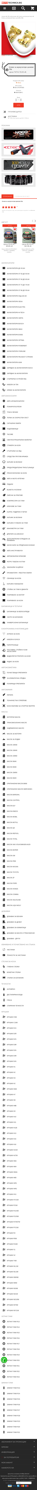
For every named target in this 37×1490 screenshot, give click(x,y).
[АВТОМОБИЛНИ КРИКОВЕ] (13, 558)
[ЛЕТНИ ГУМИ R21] (10, 1367)
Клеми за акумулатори (26, 16)
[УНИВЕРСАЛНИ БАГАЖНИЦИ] (14, 624)
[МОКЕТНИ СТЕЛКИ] (11, 974)
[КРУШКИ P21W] (9, 1207)
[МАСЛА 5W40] (8, 763)
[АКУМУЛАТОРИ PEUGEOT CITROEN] (17, 358)
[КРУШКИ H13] (8, 1135)
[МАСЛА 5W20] (8, 780)
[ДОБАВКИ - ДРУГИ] (10, 940)
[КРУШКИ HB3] (8, 1163)
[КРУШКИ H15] (8, 1140)
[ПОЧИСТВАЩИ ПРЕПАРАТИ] (14, 674)
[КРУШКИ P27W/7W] (10, 1223)
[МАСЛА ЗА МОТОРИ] (11, 735)
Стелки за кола (8, 961)
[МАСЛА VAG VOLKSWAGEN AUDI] (15, 846)
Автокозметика (8, 667)
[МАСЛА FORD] (9, 885)
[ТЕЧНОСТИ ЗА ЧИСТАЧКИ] (13, 957)
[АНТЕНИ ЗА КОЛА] (10, 636)
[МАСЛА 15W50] (9, 774)
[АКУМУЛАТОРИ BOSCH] (12, 325)
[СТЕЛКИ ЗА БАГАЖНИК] (12, 979)
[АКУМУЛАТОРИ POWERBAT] (14, 347)
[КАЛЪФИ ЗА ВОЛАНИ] (11, 464)
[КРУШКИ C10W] (9, 1024)
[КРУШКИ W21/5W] (10, 1301)
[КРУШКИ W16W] (9, 1290)
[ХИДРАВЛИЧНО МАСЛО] (12, 730)
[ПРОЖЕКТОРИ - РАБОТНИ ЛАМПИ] (16, 574)
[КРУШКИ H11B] (9, 1129)
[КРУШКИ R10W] (9, 1246)
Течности (6, 984)
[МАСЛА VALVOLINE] (11, 901)
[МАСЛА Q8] (8, 829)
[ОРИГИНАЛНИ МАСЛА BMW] (14, 785)
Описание (7, 196)
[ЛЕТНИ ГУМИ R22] (10, 1373)
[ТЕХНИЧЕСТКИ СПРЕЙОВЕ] (14, 702)
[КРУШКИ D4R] (8, 1057)
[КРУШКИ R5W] (9, 1240)
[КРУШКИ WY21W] (10, 1312)
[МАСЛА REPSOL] (10, 835)
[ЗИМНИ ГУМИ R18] (10, 1417)
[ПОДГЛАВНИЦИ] (9, 430)
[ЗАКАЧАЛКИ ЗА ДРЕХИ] (12, 569)
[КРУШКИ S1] (8, 1251)
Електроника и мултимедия (14, 629)
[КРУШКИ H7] (8, 1096)
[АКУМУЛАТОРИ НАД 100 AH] (14, 297)
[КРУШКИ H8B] (8, 1107)
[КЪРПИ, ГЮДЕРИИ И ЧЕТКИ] (14, 513)
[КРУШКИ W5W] (9, 1284)
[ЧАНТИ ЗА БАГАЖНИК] (12, 619)
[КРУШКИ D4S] (8, 1063)
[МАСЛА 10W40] (9, 752)
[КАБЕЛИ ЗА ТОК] (9, 386)
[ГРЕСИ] (6, 1002)
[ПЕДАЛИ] (7, 486)
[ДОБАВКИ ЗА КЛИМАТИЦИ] (13, 929)
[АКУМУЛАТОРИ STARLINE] (13, 353)
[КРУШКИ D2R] (8, 1035)
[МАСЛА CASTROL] (10, 802)
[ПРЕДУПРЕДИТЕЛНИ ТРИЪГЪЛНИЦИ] (17, 469)
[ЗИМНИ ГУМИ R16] (10, 1406)
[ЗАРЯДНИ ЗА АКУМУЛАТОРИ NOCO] (17, 370)
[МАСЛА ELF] (8, 807)
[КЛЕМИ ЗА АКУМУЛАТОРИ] (13, 392)
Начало (3, 16)
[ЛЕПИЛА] (7, 696)
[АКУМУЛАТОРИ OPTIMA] (12, 342)
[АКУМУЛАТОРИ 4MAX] (11, 331)
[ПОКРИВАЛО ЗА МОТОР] (12, 596)
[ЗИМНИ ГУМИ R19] (10, 1423)
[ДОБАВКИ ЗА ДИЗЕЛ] (11, 924)
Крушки (5, 1012)
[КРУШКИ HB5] (8, 1179)
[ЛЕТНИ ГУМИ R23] (10, 1379)
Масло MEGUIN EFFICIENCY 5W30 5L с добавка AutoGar (9, 250)
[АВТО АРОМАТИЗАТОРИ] (12, 403)
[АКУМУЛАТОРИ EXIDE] (12, 336)
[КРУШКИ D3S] (8, 1052)
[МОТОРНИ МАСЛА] (10, 719)
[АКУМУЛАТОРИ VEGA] (11, 303)
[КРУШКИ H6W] (9, 1091)
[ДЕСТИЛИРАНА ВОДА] (11, 996)
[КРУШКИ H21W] (9, 1152)
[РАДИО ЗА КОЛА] (10, 663)
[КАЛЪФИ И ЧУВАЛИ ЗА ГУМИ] (14, 524)
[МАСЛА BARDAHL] (10, 796)
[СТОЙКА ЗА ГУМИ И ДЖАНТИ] (14, 591)
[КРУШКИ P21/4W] (10, 1212)
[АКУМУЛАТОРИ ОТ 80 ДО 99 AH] (15, 292)
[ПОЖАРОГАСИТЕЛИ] (11, 408)
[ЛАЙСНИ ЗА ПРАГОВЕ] (12, 497)
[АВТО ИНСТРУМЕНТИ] (12, 552)
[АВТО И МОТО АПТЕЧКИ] (12, 480)
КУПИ (18, 105)
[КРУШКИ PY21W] (9, 1229)
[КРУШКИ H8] (8, 1102)
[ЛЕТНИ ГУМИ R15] (10, 1334)
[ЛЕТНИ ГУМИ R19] (10, 1356)
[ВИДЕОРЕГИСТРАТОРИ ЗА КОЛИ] (16, 658)
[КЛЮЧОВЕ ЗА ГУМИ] (11, 508)
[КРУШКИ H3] (8, 1079)
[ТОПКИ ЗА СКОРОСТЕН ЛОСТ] (15, 419)
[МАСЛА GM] (8, 857)
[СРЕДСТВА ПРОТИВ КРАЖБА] (14, 458)
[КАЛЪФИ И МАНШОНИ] (12, 585)
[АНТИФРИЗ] (8, 991)
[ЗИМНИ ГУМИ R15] (10, 1401)
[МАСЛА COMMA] (9, 896)
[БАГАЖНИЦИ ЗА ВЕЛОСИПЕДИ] (15, 613)
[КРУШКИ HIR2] (9, 1190)
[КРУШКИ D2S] (8, 1041)
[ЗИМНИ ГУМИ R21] (10, 1434)
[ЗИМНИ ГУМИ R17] (10, 1412)
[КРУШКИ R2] (8, 1235)
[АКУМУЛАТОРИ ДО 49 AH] (13, 270)
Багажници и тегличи (11, 606)
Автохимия (6, 690)
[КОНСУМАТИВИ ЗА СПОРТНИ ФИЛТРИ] (18, 707)
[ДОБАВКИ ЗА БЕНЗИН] (12, 918)
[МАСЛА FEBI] (8, 863)
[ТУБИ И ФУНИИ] (9, 414)
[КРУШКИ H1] (8, 1068)
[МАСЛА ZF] (7, 879)
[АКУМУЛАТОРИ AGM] (11, 364)
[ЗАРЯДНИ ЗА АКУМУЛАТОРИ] (14, 375)
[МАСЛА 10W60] (9, 757)
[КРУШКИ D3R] (8, 1046)
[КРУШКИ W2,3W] (9, 1273)
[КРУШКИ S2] (8, 1257)
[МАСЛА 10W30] (9, 746)
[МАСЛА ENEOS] (9, 813)
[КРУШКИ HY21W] (10, 1201)
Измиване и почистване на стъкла (18, 945)
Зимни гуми (7, 1383)
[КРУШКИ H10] (8, 1118)
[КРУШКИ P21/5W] (10, 1218)
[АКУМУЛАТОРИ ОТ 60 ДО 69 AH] (15, 281)
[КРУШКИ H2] (8, 1074)
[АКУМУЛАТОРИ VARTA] (12, 320)
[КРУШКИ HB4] (8, 1168)
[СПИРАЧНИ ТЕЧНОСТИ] (12, 1007)
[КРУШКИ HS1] (8, 1196)
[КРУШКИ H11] (8, 1124)
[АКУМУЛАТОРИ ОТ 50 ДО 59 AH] (15, 275)
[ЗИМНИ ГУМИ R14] (10, 1395)
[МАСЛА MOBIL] (9, 818)
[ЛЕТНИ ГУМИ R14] (10, 1329)
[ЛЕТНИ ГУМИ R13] (10, 1323)
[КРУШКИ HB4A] (9, 1174)
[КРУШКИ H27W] (9, 1157)
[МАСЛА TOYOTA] (10, 874)
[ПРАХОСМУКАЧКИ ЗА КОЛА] (14, 475)
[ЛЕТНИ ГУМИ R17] (10, 1345)
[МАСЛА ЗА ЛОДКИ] (10, 741)
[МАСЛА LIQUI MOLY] (11, 907)
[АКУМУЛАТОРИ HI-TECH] (12, 314)
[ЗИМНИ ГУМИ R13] (10, 1390)
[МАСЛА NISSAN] (9, 868)
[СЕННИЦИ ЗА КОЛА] (11, 580)
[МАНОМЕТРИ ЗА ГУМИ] (12, 530)
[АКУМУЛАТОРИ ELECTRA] (13, 308)
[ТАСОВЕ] (7, 436)
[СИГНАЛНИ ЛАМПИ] (11, 425)
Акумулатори (7, 263)
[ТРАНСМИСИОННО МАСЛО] (14, 724)
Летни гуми (6, 1316)
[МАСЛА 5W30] (8, 768)
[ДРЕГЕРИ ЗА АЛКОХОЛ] (12, 536)
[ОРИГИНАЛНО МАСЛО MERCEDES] (16, 791)
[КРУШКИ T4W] (9, 1262)
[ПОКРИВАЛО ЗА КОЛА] (12, 602)
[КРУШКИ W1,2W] (9, 1268)
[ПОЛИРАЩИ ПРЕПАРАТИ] (13, 685)
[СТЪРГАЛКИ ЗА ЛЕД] (11, 452)
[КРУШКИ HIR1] (9, 1185)
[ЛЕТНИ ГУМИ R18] (10, 1351)
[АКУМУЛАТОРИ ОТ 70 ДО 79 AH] (15, 286)
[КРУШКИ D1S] (8, 1030)
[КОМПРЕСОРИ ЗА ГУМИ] (12, 502)
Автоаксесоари (12, 16)
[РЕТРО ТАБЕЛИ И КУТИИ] (13, 563)
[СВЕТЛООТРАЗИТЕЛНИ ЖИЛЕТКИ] (16, 441)
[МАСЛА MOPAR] (9, 852)
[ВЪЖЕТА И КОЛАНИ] (11, 491)
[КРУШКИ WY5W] (9, 1307)
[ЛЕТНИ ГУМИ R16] (10, 1340)
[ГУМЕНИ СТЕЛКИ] (10, 968)
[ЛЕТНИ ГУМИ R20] (10, 1362)
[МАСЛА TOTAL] (9, 841)
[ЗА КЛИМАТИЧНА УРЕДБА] (13, 680)
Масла (4, 712)
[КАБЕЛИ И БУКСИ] (10, 641)
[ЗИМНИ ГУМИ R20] (10, 1428)
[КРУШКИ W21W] (9, 1295)
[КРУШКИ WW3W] (9, 1279)
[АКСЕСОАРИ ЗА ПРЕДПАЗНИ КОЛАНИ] (18, 547)
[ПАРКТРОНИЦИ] (9, 647)
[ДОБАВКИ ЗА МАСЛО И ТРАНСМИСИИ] (18, 935)
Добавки (5, 911)
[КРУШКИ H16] (8, 1146)
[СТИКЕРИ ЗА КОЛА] (11, 447)
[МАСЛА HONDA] (9, 890)
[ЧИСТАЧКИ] (8, 951)
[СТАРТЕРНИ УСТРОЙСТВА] (13, 381)
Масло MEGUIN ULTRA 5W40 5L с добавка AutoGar (28, 250)
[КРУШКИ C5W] (9, 1019)
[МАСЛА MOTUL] (9, 824)
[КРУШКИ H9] (8, 1113)
